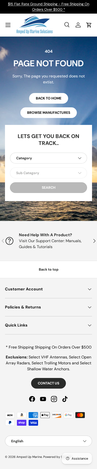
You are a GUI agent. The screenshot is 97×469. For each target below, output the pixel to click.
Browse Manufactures (48, 112)
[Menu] (7, 25)
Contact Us (48, 383)
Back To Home (48, 98)
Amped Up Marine (29, 457)
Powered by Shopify (57, 457)
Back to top (48, 269)
